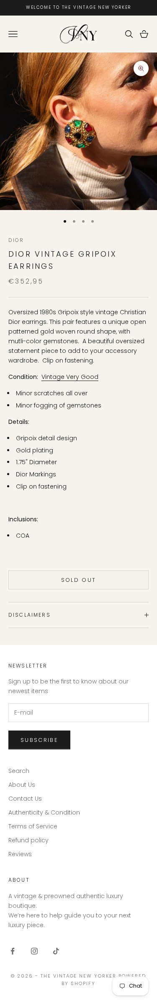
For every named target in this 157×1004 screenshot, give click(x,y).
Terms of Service (32, 826)
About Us (21, 785)
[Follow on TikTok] (56, 951)
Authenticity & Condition (44, 812)
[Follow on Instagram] (34, 951)
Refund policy (28, 840)
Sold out (78, 580)
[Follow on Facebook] (12, 951)
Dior (16, 240)
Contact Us (25, 798)
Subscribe (39, 740)
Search (18, 771)
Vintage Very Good (69, 377)
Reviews (20, 854)
